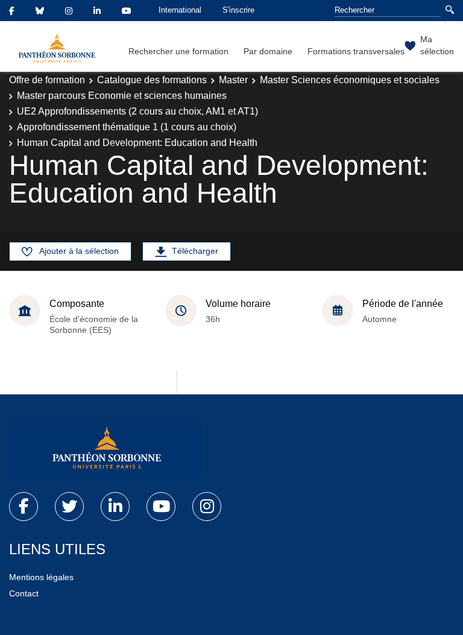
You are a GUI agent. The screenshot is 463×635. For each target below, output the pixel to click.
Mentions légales (41, 577)
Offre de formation (47, 80)
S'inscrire (238, 9)
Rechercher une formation (178, 51)
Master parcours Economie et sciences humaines (122, 95)
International (180, 9)
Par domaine (268, 51)
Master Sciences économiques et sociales (349, 80)
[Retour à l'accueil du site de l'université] (105, 450)
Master (233, 80)
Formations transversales (356, 51)
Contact (24, 593)
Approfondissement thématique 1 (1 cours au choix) (126, 127)
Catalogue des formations (152, 80)
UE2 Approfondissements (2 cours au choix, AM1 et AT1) (137, 111)
